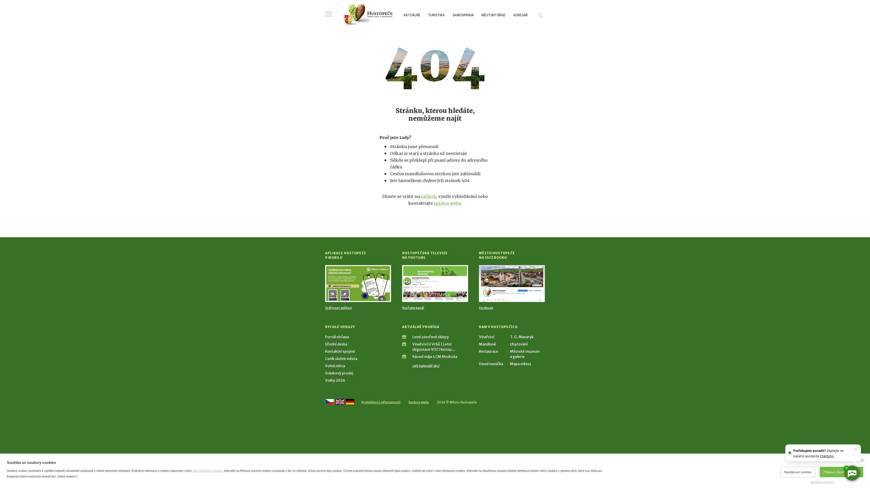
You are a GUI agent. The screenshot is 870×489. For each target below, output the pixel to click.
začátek (428, 196)
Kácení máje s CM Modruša (434, 356)
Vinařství (486, 337)
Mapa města (520, 364)
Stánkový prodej (339, 373)
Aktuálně (412, 15)
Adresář (520, 15)
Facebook (486, 308)
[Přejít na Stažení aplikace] (358, 283)
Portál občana (337, 337)
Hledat (540, 15)
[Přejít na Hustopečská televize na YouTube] (435, 283)
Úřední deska (336, 344)
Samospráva (463, 15)
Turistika (436, 15)
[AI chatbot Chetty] (852, 473)
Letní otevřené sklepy (430, 337)
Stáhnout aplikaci (338, 308)
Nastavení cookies (822, 482)
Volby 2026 (335, 380)
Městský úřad (493, 15)
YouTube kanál (413, 308)
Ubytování (519, 344)
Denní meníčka (491, 364)
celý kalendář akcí (426, 366)
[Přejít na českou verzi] (329, 402)
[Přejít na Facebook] (512, 283)
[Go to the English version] (339, 402)
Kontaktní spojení (340, 351)
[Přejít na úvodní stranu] (368, 15)
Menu (328, 14)
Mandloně (487, 344)
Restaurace (488, 351)
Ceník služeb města (341, 358)
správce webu (447, 203)
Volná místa (335, 366)
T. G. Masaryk (522, 337)
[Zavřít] (862, 460)
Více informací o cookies (207, 470)
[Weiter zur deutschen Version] (350, 402)
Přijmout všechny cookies (841, 472)
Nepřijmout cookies (798, 472)
